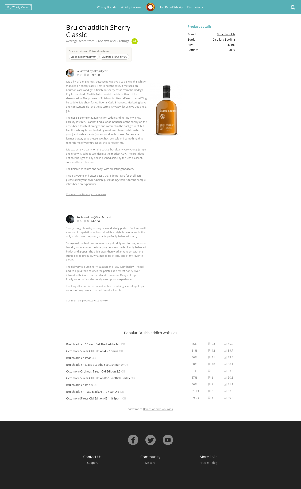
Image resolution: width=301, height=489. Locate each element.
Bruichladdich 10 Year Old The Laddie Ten (95, 344)
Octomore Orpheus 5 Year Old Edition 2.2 (95, 371)
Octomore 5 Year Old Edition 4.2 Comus (94, 351)
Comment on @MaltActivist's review (87, 300)
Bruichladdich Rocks (81, 385)
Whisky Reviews (131, 7)
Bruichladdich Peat (81, 358)
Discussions (195, 7)
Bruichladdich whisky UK (83, 56)
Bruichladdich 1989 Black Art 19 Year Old (95, 392)
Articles (204, 463)
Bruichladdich (226, 34)
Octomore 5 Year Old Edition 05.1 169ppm (96, 398)
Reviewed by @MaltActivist (93, 217)
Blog (214, 463)
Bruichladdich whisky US (114, 56)
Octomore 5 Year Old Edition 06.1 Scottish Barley (100, 378)
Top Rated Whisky (171, 7)
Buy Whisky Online (18, 7)
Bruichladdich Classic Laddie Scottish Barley (97, 365)
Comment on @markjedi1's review (86, 194)
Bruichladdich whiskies (158, 409)
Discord (150, 463)
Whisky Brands (106, 7)
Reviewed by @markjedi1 (92, 71)
